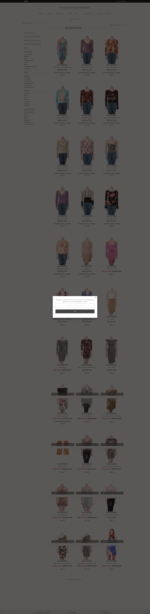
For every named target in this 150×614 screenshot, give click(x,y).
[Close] (96, 297)
